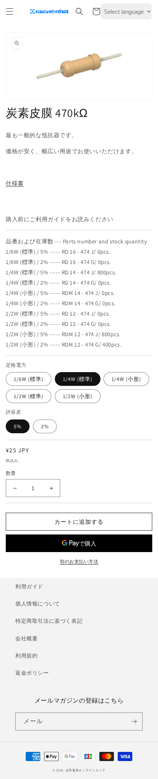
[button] (9, 11)
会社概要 (26, 638)
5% (17, 426)
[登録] (133, 721)
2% (45, 426)
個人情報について (37, 603)
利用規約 (26, 655)
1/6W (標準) (28, 379)
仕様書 (15, 183)
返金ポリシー (32, 672)
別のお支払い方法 (79, 561)
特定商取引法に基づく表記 (48, 620)
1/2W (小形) (77, 396)
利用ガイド (29, 586)
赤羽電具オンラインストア (85, 770)
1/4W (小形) (126, 379)
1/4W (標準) (77, 379)
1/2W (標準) (28, 396)
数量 (11, 473)
